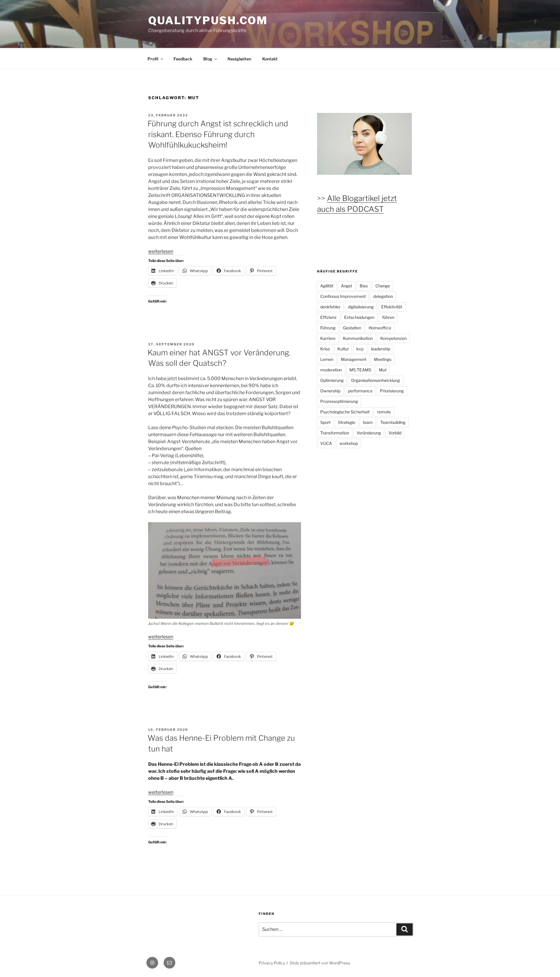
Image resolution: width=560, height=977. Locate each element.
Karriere (327, 338)
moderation (331, 369)
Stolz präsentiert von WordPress (320, 962)
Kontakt (270, 58)
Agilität (326, 285)
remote (384, 411)
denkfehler (330, 306)
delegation (383, 296)
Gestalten (352, 327)
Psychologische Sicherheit (345, 411)
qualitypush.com (208, 20)
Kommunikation (358, 338)
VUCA (326, 443)
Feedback (183, 58)
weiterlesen (160, 251)
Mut (382, 369)
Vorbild (394, 432)
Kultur (343, 348)
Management (353, 359)
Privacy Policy (272, 962)
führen (388, 317)
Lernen (326, 359)
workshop (349, 443)
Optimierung (332, 380)
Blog (207, 58)
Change (382, 285)
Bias (364, 285)
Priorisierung (392, 390)
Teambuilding (392, 422)
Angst (346, 285)
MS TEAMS (360, 369)
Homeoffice (380, 327)
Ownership (330, 390)
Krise (325, 348)
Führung (327, 327)
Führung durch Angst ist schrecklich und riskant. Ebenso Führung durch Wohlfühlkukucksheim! (218, 134)
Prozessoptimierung (339, 401)
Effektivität (391, 306)
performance (360, 390)
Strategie (346, 422)
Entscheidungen (359, 317)
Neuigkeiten (239, 58)
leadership (380, 348)
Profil (153, 58)
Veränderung (369, 432)
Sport (325, 422)
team (368, 422)
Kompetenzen (393, 338)
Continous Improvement (343, 296)
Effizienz (328, 317)
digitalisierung (361, 306)
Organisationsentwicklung (375, 380)
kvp (359, 348)
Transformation (334, 432)
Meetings (382, 359)
